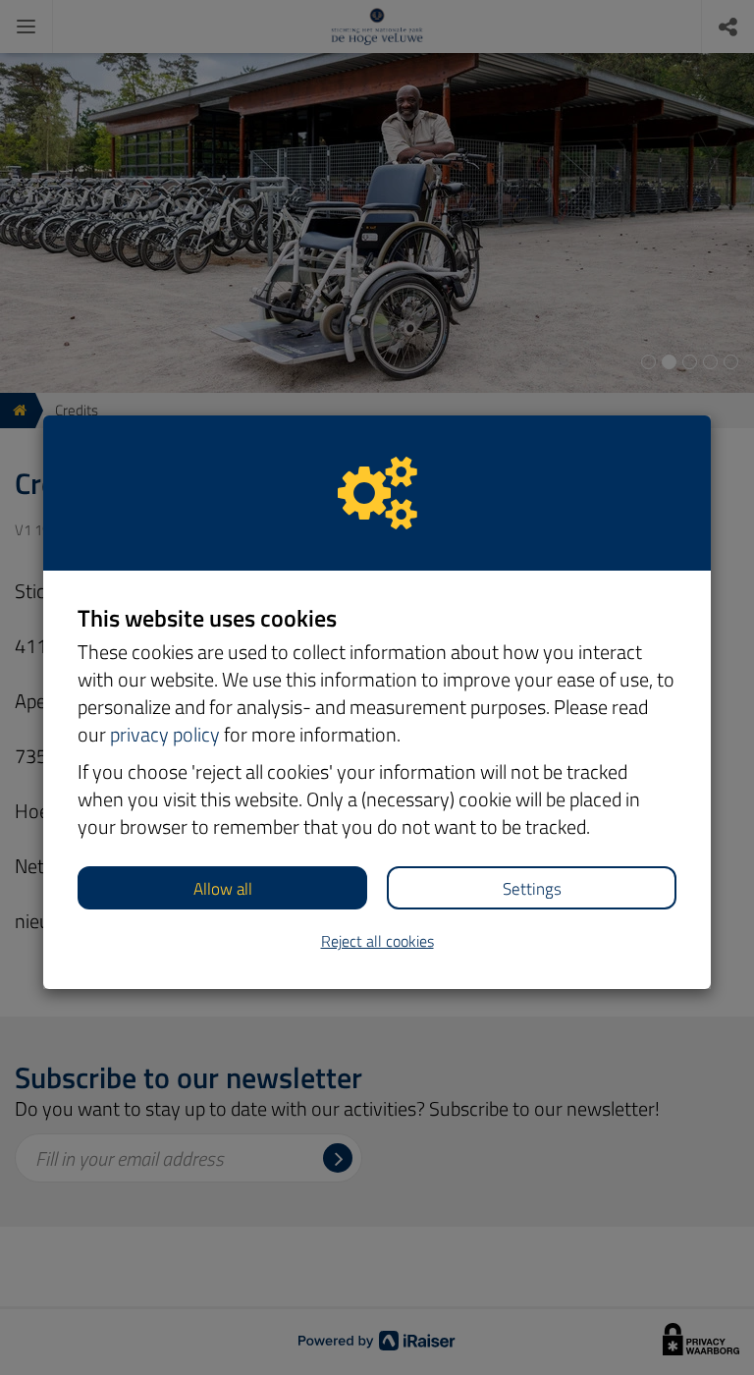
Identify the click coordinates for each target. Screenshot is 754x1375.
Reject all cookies (377, 941)
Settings (532, 889)
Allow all (222, 889)
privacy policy (165, 734)
